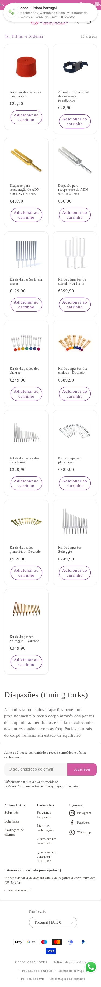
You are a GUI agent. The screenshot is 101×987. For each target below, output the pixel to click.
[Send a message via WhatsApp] (90, 967)
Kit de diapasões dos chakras (24, 371)
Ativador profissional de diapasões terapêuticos (73, 96)
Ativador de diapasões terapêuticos (25, 94)
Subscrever (82, 769)
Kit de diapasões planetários (70, 460)
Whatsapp (84, 832)
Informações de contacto (67, 978)
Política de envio (33, 978)
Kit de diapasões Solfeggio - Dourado (24, 639)
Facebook (84, 822)
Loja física (11, 821)
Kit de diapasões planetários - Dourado (25, 549)
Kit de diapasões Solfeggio (70, 549)
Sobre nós (11, 812)
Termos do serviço (71, 970)
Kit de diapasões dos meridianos (24, 460)
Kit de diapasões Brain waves (26, 281)
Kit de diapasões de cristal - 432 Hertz (72, 281)
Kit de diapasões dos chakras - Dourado (73, 371)
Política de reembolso (37, 970)
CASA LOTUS (37, 962)
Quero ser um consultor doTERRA (46, 856)
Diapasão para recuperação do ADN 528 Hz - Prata (73, 190)
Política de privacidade (70, 962)
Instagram (84, 813)
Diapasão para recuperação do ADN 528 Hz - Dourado (25, 190)
